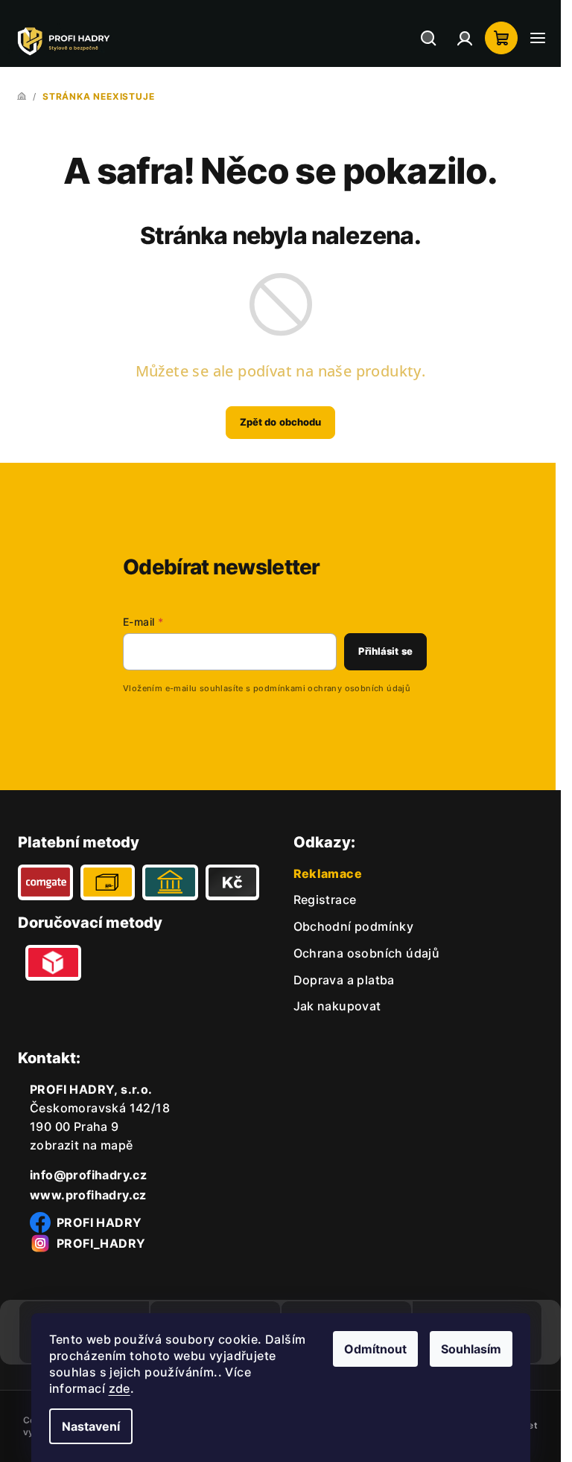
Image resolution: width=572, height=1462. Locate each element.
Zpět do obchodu (281, 422)
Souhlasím (471, 1348)
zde (119, 1388)
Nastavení (91, 1426)
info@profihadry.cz (88, 1174)
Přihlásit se (385, 651)
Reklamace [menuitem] (328, 873)
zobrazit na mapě (81, 1145)
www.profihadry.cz (88, 1194)
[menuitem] (325, 899)
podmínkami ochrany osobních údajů (331, 688)
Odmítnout (375, 1348)
